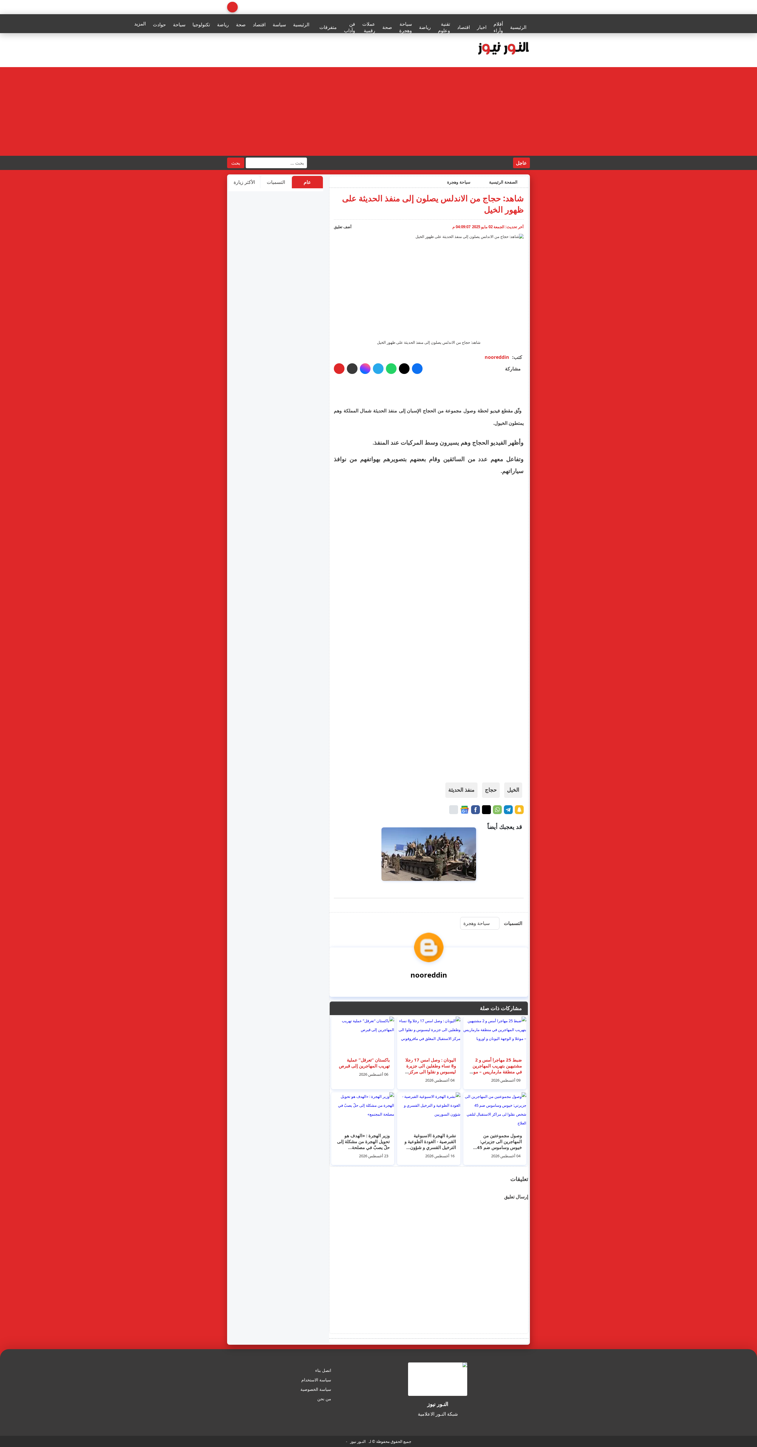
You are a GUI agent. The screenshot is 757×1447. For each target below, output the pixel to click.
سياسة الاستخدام (316, 1380)
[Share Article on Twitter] (486, 809)
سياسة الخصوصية (315, 1389)
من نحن (324, 1398)
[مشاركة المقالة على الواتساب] (391, 368)
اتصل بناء (323, 1370)
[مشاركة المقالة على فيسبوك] (417, 368)
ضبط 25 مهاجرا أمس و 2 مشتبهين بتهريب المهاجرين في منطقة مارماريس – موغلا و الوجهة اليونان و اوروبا (495, 1068)
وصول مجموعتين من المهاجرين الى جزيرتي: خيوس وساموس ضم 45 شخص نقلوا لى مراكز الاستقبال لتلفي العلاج (499, 1147)
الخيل (513, 790)
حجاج (491, 790)
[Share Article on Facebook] (475, 809)
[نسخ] (352, 368)
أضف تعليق (343, 226)
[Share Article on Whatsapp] (497, 809)
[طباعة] (339, 368)
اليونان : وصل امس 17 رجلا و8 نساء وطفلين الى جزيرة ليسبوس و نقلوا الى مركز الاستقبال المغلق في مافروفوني (430, 1071)
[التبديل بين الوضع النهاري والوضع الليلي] (232, 7)
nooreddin (497, 357)
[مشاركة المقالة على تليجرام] (378, 368)
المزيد (140, 23)
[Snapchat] (519, 809)
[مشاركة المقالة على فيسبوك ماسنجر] (365, 368)
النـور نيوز (358, 1441)
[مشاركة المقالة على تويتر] (404, 368)
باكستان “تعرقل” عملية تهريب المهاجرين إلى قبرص (364, 1063)
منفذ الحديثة (461, 790)
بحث (235, 163)
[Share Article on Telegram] (508, 809)
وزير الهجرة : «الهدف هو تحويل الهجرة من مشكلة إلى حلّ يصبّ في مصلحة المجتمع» (363, 1144)
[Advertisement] (378, 111)
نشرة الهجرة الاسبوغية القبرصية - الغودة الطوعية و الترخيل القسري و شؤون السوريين (430, 1144)
